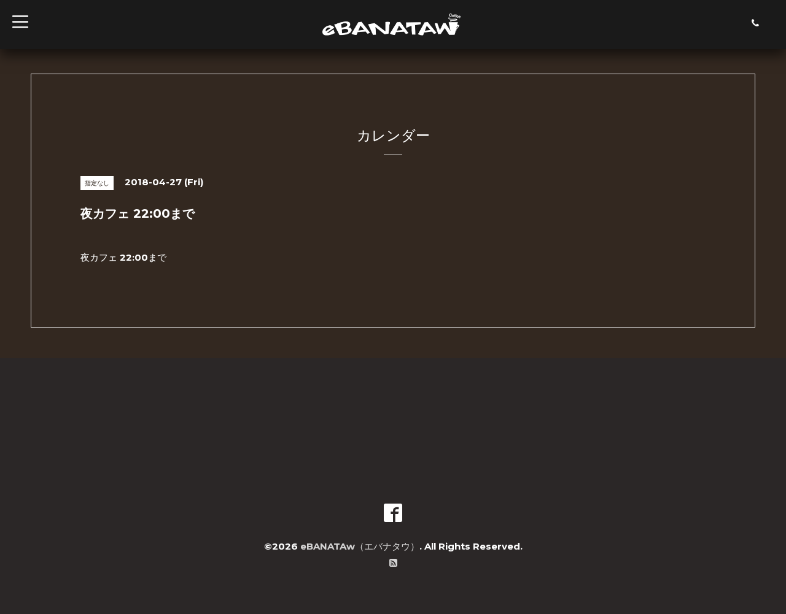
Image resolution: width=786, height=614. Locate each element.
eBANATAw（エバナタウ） (359, 546)
